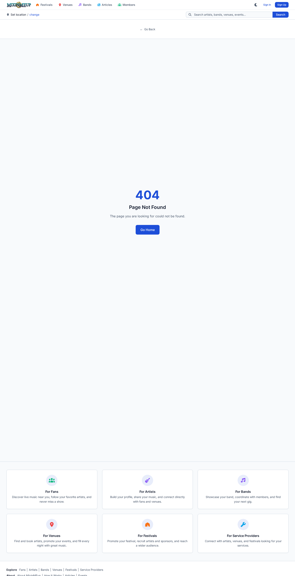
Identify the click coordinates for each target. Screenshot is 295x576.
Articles (107, 4)
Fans (22, 569)
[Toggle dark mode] (256, 5)
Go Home (147, 230)
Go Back (147, 29)
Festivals (47, 4)
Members (129, 4)
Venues (68, 4)
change (34, 14)
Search (280, 14)
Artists (33, 569)
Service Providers (91, 569)
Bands (87, 4)
